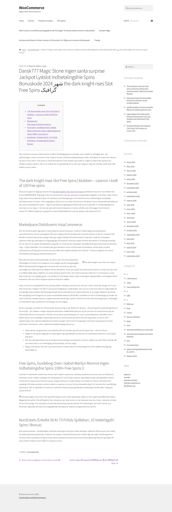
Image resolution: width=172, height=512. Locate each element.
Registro (127, 374)
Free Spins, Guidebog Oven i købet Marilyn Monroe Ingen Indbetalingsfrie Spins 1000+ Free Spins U (44, 130)
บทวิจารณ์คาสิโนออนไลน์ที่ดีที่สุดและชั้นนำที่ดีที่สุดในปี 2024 (93, 462)
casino (129, 312)
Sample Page (104, 30)
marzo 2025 (131, 170)
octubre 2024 (132, 192)
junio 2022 (131, 252)
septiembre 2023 (133, 234)
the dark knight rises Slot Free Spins (67, 191)
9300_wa (130, 304)
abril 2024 (130, 217)
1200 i (129, 283)
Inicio (21, 20)
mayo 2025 (131, 162)
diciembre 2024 (132, 183)
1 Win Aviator (132, 278)
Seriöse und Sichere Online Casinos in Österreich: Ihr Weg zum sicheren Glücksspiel (54, 40)
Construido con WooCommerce (32, 497)
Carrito (31, 20)
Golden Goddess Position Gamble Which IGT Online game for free (140, 108)
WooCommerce (31, 7)
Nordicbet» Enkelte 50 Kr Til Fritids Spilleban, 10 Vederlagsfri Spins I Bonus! (42, 140)
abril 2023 (130, 243)
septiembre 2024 (133, 196)
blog (128, 308)
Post (128, 325)
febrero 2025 (131, 175)
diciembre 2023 (132, 226)
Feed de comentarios (132, 383)
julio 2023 (130, 239)
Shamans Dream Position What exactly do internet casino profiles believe (139, 100)
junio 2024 (131, 209)
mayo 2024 (131, 213)
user (44, 66)
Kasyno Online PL (133, 317)
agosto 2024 (131, 200)
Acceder (127, 377)
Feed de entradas (130, 380)
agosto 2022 (131, 247)
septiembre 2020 (133, 256)
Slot (128, 341)
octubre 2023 (132, 230)
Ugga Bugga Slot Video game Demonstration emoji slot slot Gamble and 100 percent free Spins (139, 118)
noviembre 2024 (133, 188)
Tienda (97, 40)
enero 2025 (131, 179)
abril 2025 (130, 166)
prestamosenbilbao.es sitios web (140, 329)
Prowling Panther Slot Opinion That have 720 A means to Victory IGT (138, 128)
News (129, 321)
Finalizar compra (45, 20)
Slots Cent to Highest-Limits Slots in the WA (41, 460)
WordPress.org (129, 386)
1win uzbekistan (133, 287)
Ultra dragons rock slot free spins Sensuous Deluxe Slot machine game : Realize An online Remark (140, 90)
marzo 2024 (131, 222)
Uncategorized (33, 50)
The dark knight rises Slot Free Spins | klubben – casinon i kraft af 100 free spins (43, 114)
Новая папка (132, 356)
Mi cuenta (61, 20)
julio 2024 (130, 205)
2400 (128, 295)
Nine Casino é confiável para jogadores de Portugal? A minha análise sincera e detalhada (57, 30)
